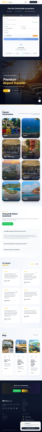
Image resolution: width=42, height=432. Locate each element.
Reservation (34, 2)
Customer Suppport (8, 223)
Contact (24, 410)
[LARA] (11, 170)
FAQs (4, 419)
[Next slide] (39, 101)
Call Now (26, 390)
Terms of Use (5, 417)
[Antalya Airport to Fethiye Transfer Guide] (34, 346)
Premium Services (26, 403)
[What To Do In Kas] (7, 346)
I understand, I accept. (30, 428)
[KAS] (31, 149)
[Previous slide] (39, 98)
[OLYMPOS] (31, 170)
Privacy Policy (5, 416)
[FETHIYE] (11, 191)
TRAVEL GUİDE (20, 91)
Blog (23, 407)
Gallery (24, 408)
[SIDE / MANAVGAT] (11, 149)
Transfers (24, 405)
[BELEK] (11, 128)
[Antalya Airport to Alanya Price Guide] (21, 346)
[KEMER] (31, 128)
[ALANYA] (31, 191)
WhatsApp (17, 390)
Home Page (25, 402)
